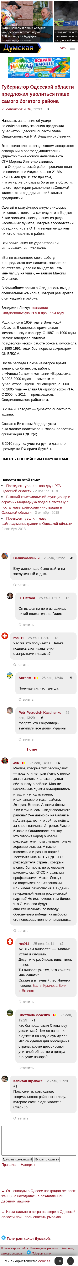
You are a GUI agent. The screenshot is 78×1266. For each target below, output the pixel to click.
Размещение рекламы (44, 1248)
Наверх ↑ (28, 1165)
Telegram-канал (42, 1253)
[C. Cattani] (10, 598)
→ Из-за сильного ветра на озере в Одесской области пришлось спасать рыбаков (38, 1214)
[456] (4, 763)
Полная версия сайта (14, 1248)
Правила (8, 1165)
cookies (44, 1261)
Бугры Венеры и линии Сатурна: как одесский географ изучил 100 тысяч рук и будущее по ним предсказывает (24, 34)
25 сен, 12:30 (38, 638)
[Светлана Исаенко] (10, 1015)
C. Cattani (27, 598)
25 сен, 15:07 (49, 598)
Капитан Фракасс (28, 1081)
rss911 (18, 638)
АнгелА (25, 678)
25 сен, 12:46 (52, 678)
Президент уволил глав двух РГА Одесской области (31, 488)
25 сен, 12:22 (54, 558)
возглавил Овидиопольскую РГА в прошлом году (32, 310)
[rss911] (4, 638)
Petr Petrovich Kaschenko (40, 713)
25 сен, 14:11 (43, 944)
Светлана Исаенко (34, 1015)
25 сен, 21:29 (57, 1081)
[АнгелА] (10, 678)
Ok (59, 1261)
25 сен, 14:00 (40, 763)
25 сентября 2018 (16, 109)
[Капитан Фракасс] (4, 1081)
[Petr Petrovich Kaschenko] (10, 712)
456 (16, 763)
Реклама (39, 79)
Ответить (20, 585)
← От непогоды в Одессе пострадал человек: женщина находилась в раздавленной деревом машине (38, 1196)
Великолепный (26, 558)
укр (63, 48)
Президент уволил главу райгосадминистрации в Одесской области (37, 521)
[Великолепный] (4, 558)
